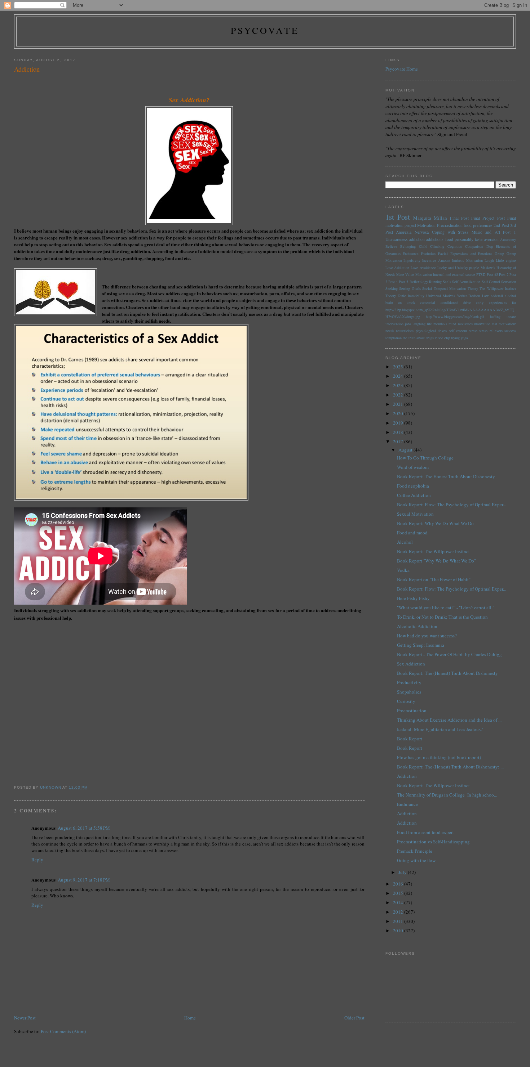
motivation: (507, 323)
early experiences (491, 302)
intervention (394, 323)
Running (435, 281)
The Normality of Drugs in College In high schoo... (447, 795)
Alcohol (405, 542)
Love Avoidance (423, 267)
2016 (398, 883)
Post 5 (403, 281)
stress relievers (491, 330)
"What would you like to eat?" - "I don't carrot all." (445, 607)
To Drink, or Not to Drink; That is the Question (442, 617)
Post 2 (503, 274)
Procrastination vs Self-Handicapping (433, 841)
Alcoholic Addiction (417, 626)
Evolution (428, 253)
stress (473, 330)
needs (389, 330)
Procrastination (450, 225)
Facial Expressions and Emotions (465, 253)
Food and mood (412, 532)
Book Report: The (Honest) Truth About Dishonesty (447, 673)
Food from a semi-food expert (425, 832)
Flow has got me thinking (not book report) (439, 757)
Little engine (506, 260)
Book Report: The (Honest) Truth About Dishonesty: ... (450, 766)
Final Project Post (488, 218)
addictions (434, 239)
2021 (398, 404)
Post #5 (492, 274)
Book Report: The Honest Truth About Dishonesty (446, 476)
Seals (447, 281)
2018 (398, 432)
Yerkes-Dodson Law (473, 295)
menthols (440, 323)
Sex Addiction (411, 663)
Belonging (408, 246)
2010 (398, 930)
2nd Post (501, 225)
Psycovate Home (401, 69)
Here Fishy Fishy (413, 598)
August (406, 450)
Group (499, 253)
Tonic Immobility (411, 295)
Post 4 (393, 281)
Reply (37, 859)
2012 (398, 912)
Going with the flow (416, 860)
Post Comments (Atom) (63, 1031)
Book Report (409, 738)
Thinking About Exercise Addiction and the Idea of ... (449, 720)
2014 (398, 902)
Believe (391, 246)
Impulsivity (411, 260)
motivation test (485, 323)
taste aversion (486, 239)
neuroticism (405, 330)
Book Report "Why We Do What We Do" (436, 560)
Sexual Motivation (415, 514)
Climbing (437, 246)
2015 (398, 893)
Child (423, 246)
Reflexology (419, 281)
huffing (495, 316)
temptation (393, 337)
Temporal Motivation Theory (456, 288)
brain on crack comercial (410, 302)
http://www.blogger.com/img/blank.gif (455, 316)
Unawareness (396, 239)
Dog (489, 246)
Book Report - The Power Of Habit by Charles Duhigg (449, 654)
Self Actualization (466, 281)
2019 (398, 423)
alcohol (510, 295)
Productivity (409, 682)
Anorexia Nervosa (412, 232)
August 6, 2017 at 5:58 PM (84, 828)
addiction (417, 239)
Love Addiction (397, 267)
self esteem (458, 330)
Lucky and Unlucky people (458, 267)
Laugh (489, 260)
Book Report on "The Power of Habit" (434, 579)
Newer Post (25, 1017)
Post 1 (509, 232)
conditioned (449, 302)
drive (467, 302)
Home (190, 1017)
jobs (408, 323)
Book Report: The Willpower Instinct (433, 551)
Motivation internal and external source (445, 274)
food (449, 239)
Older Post (354, 1017)
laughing (418, 323)
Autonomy (508, 239)
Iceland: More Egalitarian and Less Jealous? (440, 729)
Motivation (426, 225)
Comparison (474, 246)
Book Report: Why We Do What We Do (435, 523)
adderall (497, 295)
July (403, 872)
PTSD (481, 274)
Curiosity (406, 701)
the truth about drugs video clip (426, 337)
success (510, 330)
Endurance (411, 253)
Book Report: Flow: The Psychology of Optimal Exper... (451, 504)
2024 (398, 376)
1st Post (397, 217)
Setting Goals (410, 288)
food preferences (478, 225)
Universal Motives (440, 295)
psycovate (265, 30)
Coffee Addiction (414, 495)
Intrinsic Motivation (467, 260)
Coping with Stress (450, 232)
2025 (398, 366)
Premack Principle (414, 851)
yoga (464, 337)
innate (511, 316)
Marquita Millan (430, 218)
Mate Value (405, 274)
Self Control (491, 281)
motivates (465, 323)
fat (514, 302)
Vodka (403, 570)
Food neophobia (413, 486)
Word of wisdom (413, 467)
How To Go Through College (425, 457)
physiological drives (431, 330)
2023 (398, 385)
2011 (398, 921)
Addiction (407, 776)
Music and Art (486, 232)
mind (452, 323)
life (429, 323)
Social (427, 288)
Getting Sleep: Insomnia (420, 645)
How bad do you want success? (427, 635)
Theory (390, 295)
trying (455, 337)
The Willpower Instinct (498, 288)
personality (464, 239)
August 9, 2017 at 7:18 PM (84, 880)
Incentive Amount (436, 260)
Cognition (454, 246)
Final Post (459, 218)
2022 (398, 394)
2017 (398, 441)
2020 (398, 413)
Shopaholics (409, 692)
